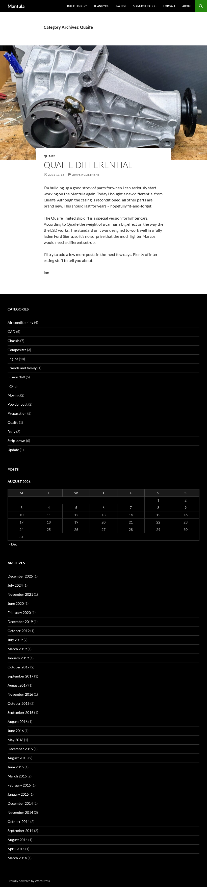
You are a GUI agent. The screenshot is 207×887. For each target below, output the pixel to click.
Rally (11, 431)
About (187, 6)
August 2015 (18, 758)
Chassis (13, 340)
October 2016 (19, 703)
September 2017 (20, 676)
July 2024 (15, 585)
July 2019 (15, 640)
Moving (13, 395)
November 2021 (20, 594)
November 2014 (20, 812)
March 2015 (17, 776)
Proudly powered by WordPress (29, 881)
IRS (10, 386)
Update (13, 450)
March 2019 (17, 649)
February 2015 (19, 785)
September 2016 (20, 712)
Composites (17, 350)
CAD (11, 331)
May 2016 (15, 740)
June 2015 (16, 767)
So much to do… (145, 6)
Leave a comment (85, 174)
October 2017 (19, 667)
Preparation (17, 413)
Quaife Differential (88, 165)
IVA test (121, 6)
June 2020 (16, 603)
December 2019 (20, 621)
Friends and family (22, 368)
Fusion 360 (16, 377)
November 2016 (20, 694)
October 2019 (19, 631)
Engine (13, 359)
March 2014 (17, 858)
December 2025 (20, 576)
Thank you (101, 6)
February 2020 (19, 612)
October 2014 (19, 821)
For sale (169, 6)
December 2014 (20, 803)
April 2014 (16, 849)
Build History (77, 6)
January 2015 (18, 794)
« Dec (13, 544)
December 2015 (20, 749)
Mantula (16, 6)
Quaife (49, 156)
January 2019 (18, 658)
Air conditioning (20, 322)
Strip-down (16, 440)
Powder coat (18, 404)
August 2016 (18, 721)
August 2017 (18, 685)
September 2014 (20, 830)
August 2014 (18, 840)
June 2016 (16, 730)
